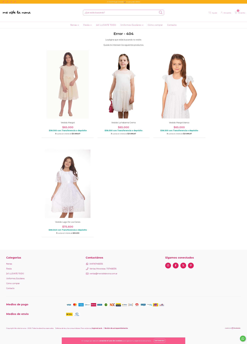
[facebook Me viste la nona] (8, 2)
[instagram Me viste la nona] (4, 2)
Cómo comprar (155, 25)
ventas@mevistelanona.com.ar (103, 273)
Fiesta (86, 25)
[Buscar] (161, 13)
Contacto (172, 25)
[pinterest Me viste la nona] (15, 2)
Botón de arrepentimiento (116, 328)
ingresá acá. (97, 328)
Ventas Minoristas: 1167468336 (103, 269)
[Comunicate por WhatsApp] (243, 338)
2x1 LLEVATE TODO (106, 25)
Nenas (73, 25)
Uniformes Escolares (131, 25)
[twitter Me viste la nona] (12, 2)
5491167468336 (96, 264)
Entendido (160, 341)
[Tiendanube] (233, 328)
